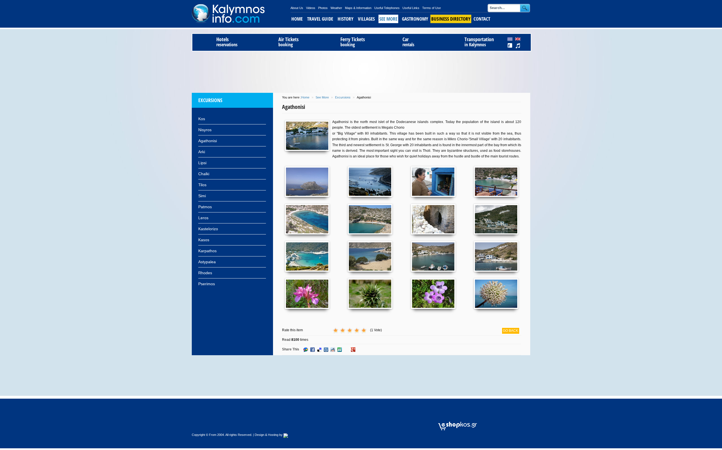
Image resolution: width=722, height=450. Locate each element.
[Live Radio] (520, 425)
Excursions (343, 97)
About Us (296, 8)
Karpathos (207, 251)
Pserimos (206, 284)
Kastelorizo (208, 229)
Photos (323, 8)
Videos (310, 8)
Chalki (203, 174)
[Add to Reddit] (333, 349)
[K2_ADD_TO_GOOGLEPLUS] (353, 349)
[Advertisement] (361, 71)
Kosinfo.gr (241, 14)
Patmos (205, 207)
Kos (201, 119)
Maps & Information (358, 8)
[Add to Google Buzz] (305, 349)
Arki (201, 152)
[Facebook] (508, 425)
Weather (336, 8)
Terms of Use (431, 8)
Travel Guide (320, 19)
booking (288, 42)
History (345, 19)
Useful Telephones (387, 8)
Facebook (510, 45)
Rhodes (205, 273)
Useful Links (410, 8)
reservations (226, 42)
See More (388, 19)
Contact (482, 19)
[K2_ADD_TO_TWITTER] (360, 349)
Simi (202, 196)
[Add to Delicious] (319, 349)
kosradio (517, 45)
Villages (366, 19)
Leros (203, 218)
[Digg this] (326, 349)
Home (297, 19)
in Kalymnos (479, 42)
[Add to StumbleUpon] (339, 349)
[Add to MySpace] (346, 349)
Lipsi (202, 163)
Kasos (203, 240)
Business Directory (450, 19)
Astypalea (207, 262)
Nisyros (205, 130)
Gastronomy (415, 19)
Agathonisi (207, 141)
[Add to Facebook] (312, 349)
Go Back (510, 331)
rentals (408, 42)
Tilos (202, 185)
